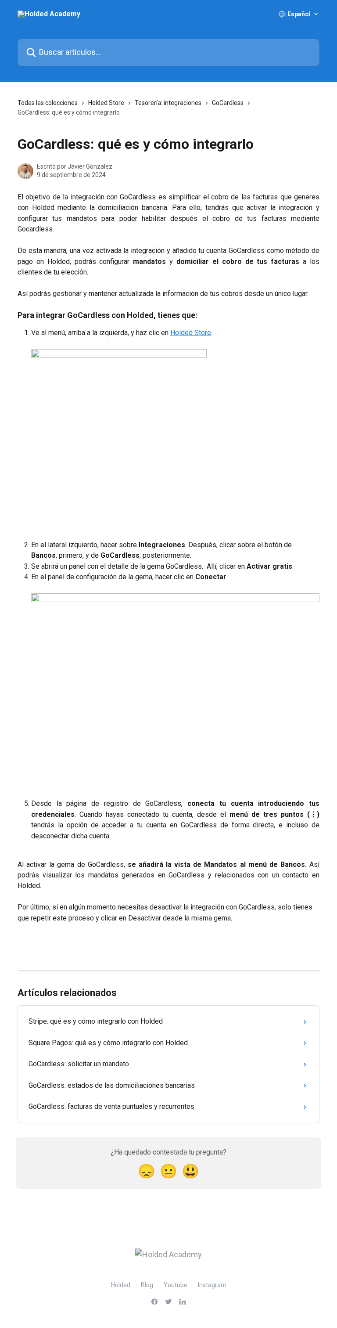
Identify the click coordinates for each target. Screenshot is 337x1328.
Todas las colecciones (48, 102)
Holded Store (106, 102)
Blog (147, 1284)
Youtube (175, 1284)
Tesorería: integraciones (168, 102)
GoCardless (228, 102)
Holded (120, 1284)
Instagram (212, 1284)
